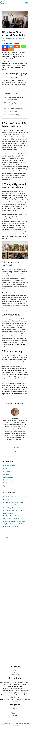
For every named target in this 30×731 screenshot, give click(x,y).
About (15, 670)
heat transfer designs (11, 133)
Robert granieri (8, 477)
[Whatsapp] (23, 46)
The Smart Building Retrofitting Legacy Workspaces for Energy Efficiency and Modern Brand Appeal (14, 518)
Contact (15, 672)
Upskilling (6, 486)
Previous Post (15, 447)
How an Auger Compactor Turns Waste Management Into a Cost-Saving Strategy (13, 510)
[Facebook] (5, 46)
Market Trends (7, 471)
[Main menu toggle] (26, 2)
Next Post (15, 452)
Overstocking (6, 319)
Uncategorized (7, 483)
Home (5, 468)
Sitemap (15, 715)
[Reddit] (17, 46)
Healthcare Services (9, 465)
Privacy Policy (15, 675)
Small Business (6, 39)
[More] (11, 49)
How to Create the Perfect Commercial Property (15, 682)
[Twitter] (11, 46)
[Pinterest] (5, 49)
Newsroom (6, 474)
